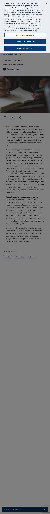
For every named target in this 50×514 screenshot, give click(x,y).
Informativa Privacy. (29, 30)
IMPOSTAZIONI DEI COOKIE (25, 35)
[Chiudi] (46, 3)
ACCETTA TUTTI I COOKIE (25, 48)
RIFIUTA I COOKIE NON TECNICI (25, 41)
